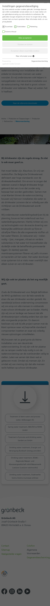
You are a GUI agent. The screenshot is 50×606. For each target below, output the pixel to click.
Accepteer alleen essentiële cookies (25, 51)
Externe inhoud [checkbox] (10, 32)
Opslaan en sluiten (25, 44)
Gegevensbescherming (40, 61)
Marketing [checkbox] (33, 27)
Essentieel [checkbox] (9, 27)
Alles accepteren (25, 38)
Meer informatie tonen (24, 56)
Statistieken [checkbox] (21, 27)
